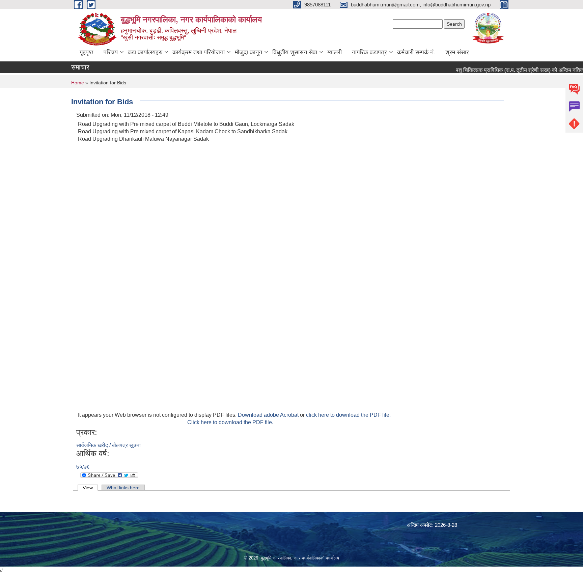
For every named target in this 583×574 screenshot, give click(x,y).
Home (77, 82)
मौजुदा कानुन (248, 52)
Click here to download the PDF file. (230, 422)
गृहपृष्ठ (86, 52)
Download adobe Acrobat (269, 415)
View (90, 487)
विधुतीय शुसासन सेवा (294, 52)
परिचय (111, 52)
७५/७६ (83, 467)
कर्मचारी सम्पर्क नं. (416, 52)
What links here (123, 487)
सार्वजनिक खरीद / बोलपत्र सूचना (108, 445)
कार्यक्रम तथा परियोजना (198, 52)
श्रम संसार (457, 52)
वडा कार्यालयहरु (145, 52)
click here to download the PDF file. (348, 415)
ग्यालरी (334, 52)
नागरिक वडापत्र (369, 52)
